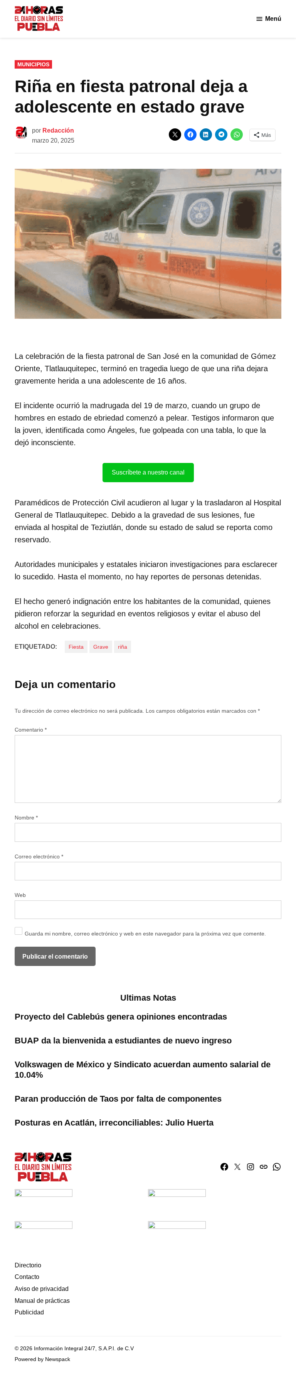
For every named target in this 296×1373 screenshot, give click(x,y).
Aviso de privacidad (42, 1289)
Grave (100, 647)
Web (20, 895)
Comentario (31, 730)
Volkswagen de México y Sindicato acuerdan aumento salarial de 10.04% (143, 1070)
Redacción (58, 130)
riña (122, 647)
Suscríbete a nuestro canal (148, 472)
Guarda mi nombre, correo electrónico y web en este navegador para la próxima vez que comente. (145, 933)
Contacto (27, 1277)
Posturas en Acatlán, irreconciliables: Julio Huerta (114, 1122)
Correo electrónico (39, 856)
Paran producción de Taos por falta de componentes (118, 1099)
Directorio (28, 1265)
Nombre (26, 817)
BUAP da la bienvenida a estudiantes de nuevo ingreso (123, 1040)
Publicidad (29, 1312)
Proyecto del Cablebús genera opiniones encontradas (122, 1016)
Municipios (33, 64)
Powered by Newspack (42, 1359)
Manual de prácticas (42, 1300)
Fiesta (76, 647)
